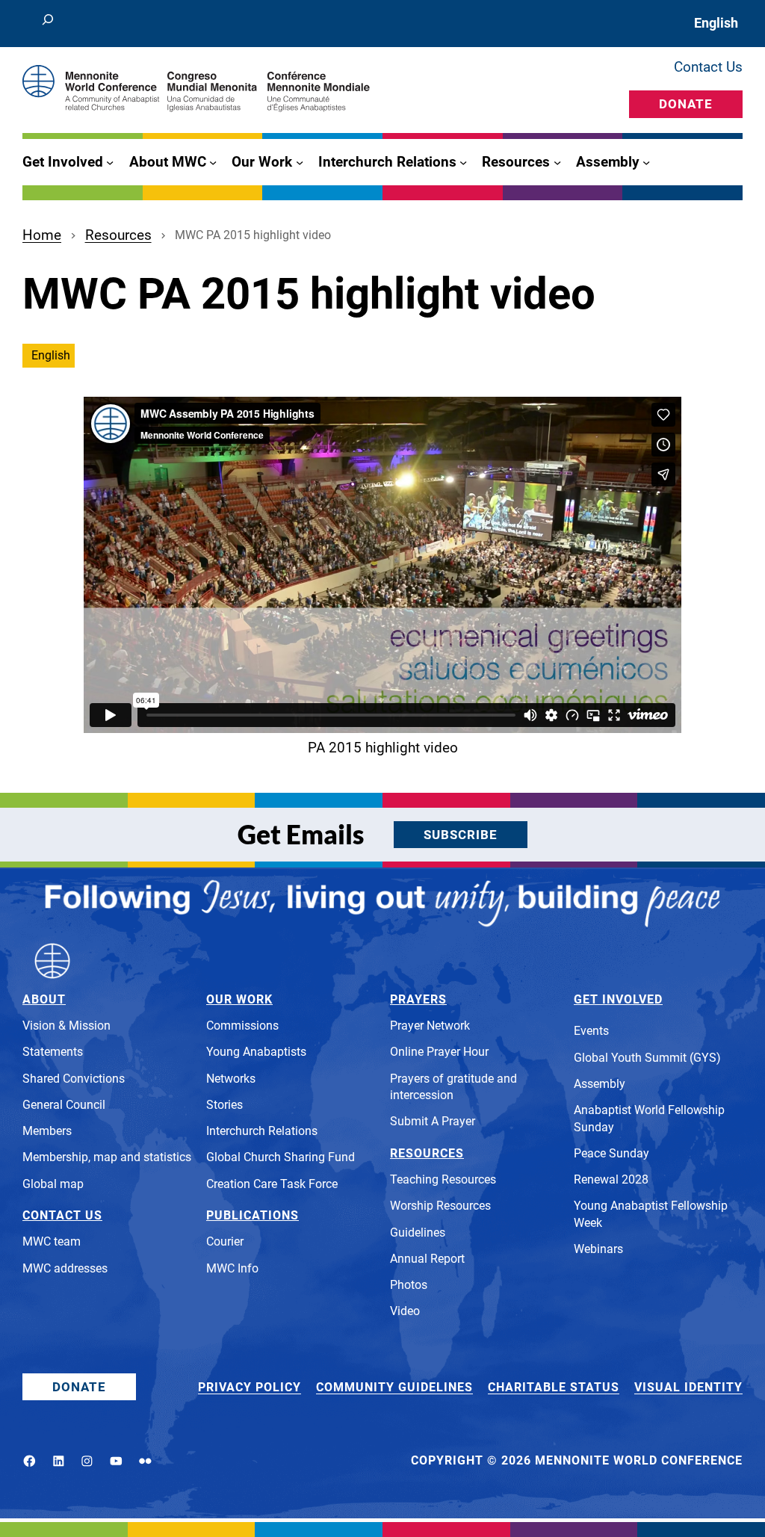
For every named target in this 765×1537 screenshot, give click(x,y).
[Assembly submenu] (646, 162)
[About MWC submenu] (213, 162)
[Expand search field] (48, 23)
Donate (686, 103)
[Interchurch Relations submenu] (463, 162)
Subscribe (461, 834)
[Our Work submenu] (299, 162)
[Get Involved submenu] (110, 162)
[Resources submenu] (557, 162)
